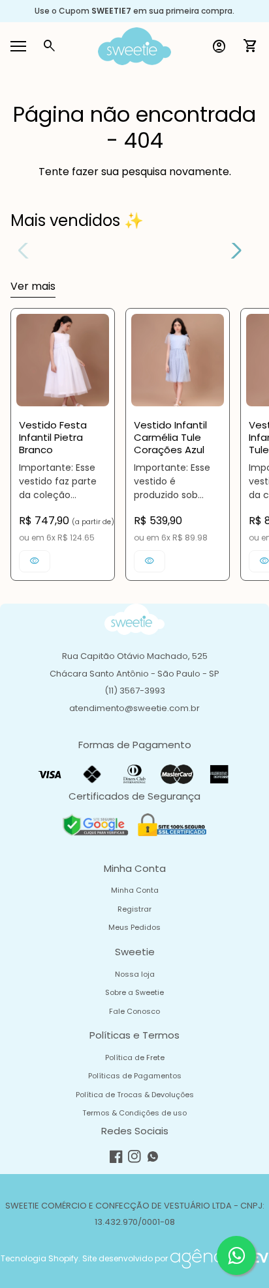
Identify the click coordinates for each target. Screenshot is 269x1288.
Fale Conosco (134, 1011)
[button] (231, 251)
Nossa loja (135, 974)
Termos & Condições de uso (134, 1113)
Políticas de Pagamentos (135, 1076)
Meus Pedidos (134, 927)
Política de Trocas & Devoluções (135, 1094)
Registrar (134, 909)
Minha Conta (135, 890)
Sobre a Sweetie (134, 992)
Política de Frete (135, 1057)
